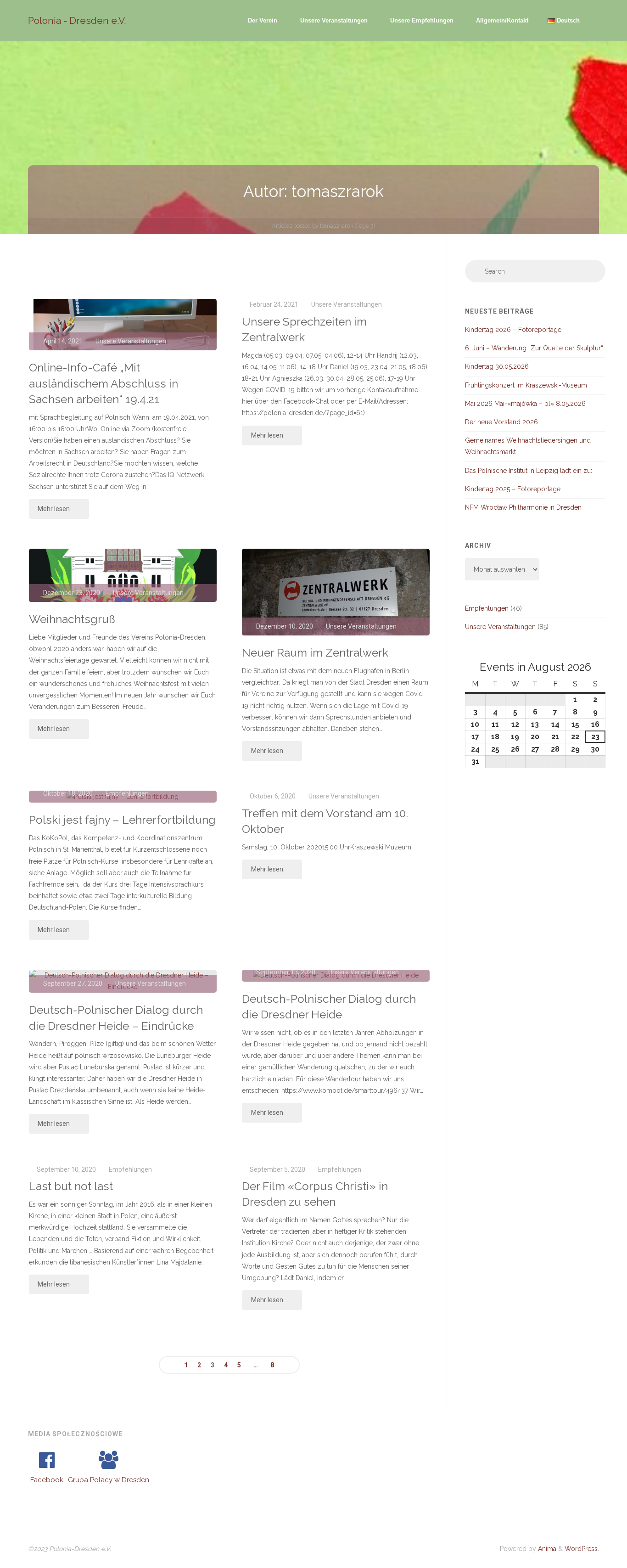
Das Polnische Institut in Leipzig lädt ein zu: (528, 470)
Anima (546, 1548)
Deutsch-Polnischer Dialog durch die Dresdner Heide (329, 1006)
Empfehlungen (130, 1169)
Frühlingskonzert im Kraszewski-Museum (526, 385)
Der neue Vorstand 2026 (501, 422)
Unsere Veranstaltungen (130, 341)
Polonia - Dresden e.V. (77, 20)
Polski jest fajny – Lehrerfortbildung (122, 819)
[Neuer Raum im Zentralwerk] (336, 592)
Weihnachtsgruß (72, 619)
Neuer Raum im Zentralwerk (315, 652)
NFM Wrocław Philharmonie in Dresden (523, 507)
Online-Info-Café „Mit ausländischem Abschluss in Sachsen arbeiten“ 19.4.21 (103, 383)
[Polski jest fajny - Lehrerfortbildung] (123, 797)
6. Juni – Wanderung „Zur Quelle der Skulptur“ (534, 348)
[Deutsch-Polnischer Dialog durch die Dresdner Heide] (336, 976)
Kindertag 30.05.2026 (497, 366)
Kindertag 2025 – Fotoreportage (512, 489)
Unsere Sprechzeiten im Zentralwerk (304, 329)
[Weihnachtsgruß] (123, 575)
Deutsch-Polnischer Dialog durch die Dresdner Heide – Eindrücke (116, 1017)
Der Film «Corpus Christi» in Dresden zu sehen (315, 1194)
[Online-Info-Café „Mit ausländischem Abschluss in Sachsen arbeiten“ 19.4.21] (123, 324)
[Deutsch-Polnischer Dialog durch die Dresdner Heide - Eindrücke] (123, 981)
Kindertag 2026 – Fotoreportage (513, 329)
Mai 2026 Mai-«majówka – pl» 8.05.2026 (525, 403)
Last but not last (71, 1186)
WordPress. (582, 1548)
